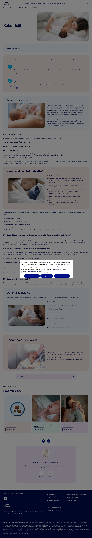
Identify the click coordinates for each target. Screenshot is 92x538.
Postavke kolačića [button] (55, 269)
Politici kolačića (30, 271)
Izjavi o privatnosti (38, 271)
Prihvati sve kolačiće (31, 276)
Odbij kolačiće (46, 276)
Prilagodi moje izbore (62, 276)
